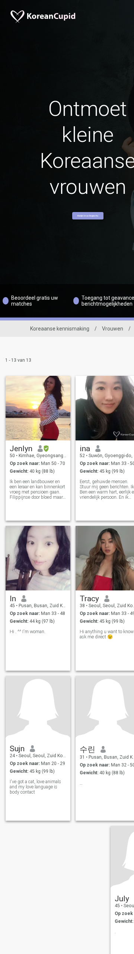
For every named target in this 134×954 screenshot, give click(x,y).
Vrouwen (112, 329)
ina (85, 448)
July (122, 898)
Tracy (89, 598)
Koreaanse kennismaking (59, 329)
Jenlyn (21, 448)
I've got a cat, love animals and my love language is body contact (35, 787)
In (13, 598)
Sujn (17, 748)
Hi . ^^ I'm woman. (27, 631)
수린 (87, 749)
